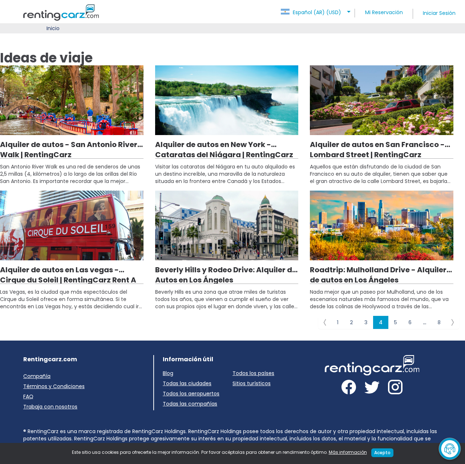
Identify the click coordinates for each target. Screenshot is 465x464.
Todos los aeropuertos (191, 393)
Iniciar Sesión (439, 13)
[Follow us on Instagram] (395, 388)
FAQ (28, 396)
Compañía (36, 376)
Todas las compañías (190, 403)
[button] (317, 10)
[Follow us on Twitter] (372, 388)
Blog (168, 373)
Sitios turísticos (251, 383)
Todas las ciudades (187, 383)
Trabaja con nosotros (50, 406)
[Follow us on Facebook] (348, 388)
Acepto (382, 452)
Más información (348, 452)
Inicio (53, 28)
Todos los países (253, 373)
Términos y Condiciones (54, 386)
